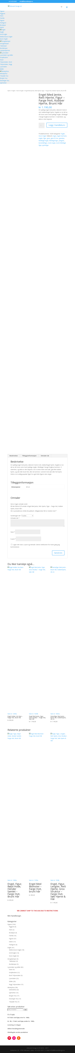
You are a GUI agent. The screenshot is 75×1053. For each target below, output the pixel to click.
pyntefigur (45, 145)
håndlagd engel (43, 140)
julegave (61, 140)
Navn (13, 532)
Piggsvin (2, 13)
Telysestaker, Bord (6, 62)
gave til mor (54, 138)
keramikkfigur (43, 143)
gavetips (61, 138)
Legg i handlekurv (57, 125)
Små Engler (3, 34)
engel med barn (62, 136)
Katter (2, 27)
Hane (1, 16)
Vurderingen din (16, 516)
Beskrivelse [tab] (14, 456)
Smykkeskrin (4, 57)
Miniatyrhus (3, 73)
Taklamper (3, 46)
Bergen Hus (3, 78)
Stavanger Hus (4, 80)
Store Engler (4, 39)
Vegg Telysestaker (15, 984)
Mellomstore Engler (6, 37)
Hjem (9, 91)
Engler (2, 32)
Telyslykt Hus (4, 76)
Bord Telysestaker (15, 975)
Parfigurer (3, 23)
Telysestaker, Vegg (6, 64)
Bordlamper (4, 48)
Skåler (2, 69)
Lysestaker (3, 67)
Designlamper (4, 43)
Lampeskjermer (5, 50)
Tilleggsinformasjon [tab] (29, 456)
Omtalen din (15, 518)
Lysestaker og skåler (6, 55)
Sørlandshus (13, 990)
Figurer (2, 11)
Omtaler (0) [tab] (45, 456)
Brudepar (3, 25)
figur (44, 138)
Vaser (2, 60)
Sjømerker (3, 83)
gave (48, 138)
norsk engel (51, 143)
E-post (13, 539)
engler (41, 138)
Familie (2, 18)
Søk (25, 1009)
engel (54, 136)
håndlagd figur (53, 140)
